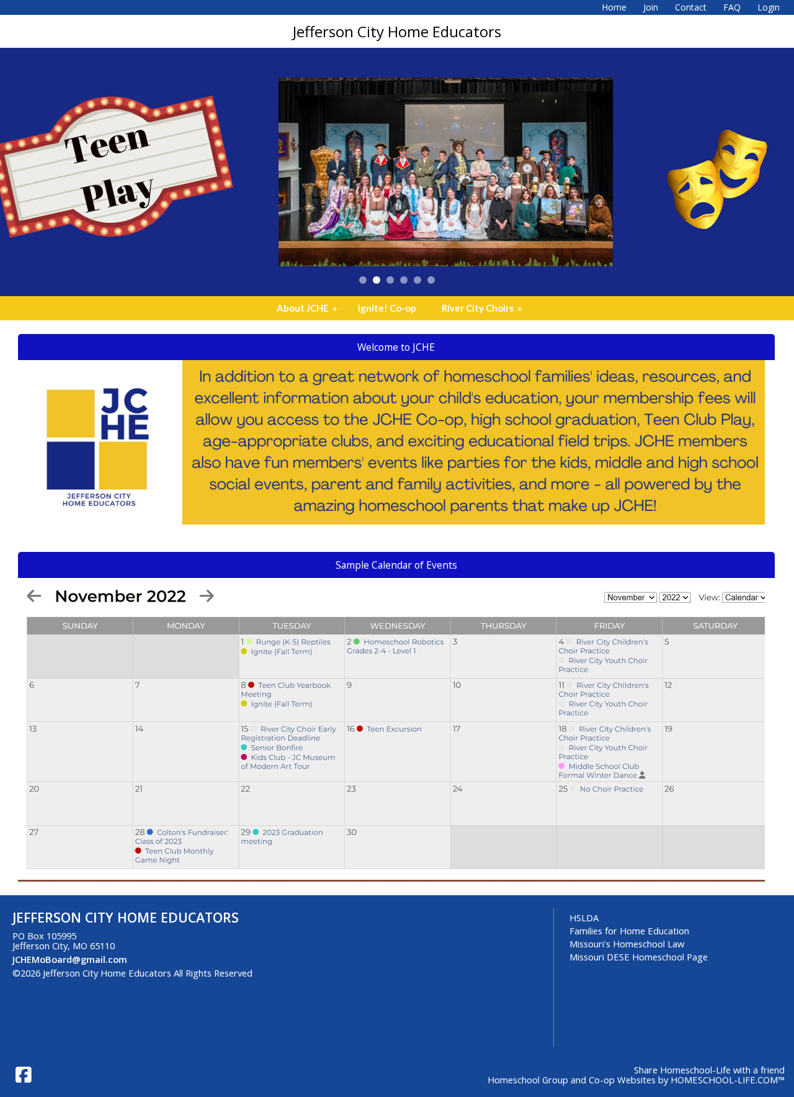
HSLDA (584, 917)
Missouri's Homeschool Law (626, 943)
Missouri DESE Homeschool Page (638, 956)
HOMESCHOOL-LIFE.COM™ (728, 1079)
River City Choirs (483, 308)
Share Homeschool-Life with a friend (709, 1069)
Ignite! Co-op (387, 308)
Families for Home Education (629, 930)
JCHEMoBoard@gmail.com (69, 959)
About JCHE (308, 308)
